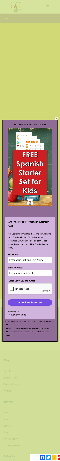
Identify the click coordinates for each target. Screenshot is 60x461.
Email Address (15, 268)
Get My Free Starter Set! (30, 302)
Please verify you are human (22, 281)
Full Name (13, 254)
